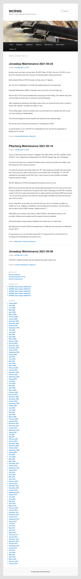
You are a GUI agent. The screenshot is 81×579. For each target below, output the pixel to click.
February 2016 (13, 561)
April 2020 (12, 461)
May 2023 (12, 386)
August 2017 (13, 521)
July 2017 (12, 523)
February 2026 (13, 317)
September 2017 (14, 519)
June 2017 (12, 526)
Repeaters (19, 44)
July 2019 (12, 472)
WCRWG (15, 11)
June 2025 (12, 332)
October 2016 (13, 543)
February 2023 (13, 392)
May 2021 (12, 437)
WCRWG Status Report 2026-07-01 (20, 289)
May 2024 (12, 361)
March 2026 (12, 314)
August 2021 (13, 432)
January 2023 (13, 394)
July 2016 (12, 550)
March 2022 (12, 417)
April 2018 (12, 503)
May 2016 (12, 555)
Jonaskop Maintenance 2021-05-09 (31, 251)
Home (11, 44)
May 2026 (12, 310)
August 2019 (13, 470)
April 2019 (12, 479)
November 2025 (14, 323)
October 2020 (13, 448)
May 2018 (12, 501)
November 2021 (14, 426)
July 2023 (12, 381)
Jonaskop (17, 136)
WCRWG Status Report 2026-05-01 (20, 293)
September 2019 (14, 468)
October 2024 (13, 350)
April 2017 (12, 530)
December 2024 (14, 346)
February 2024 (13, 368)
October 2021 (13, 428)
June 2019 (12, 474)
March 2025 (12, 339)
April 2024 (12, 363)
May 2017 (12, 528)
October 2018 (13, 490)
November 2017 (14, 515)
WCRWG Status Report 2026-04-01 (20, 296)
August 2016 (13, 548)
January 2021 (13, 441)
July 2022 (12, 408)
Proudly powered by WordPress (40, 572)
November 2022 (14, 399)
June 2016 (12, 552)
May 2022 (12, 412)
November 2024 (14, 348)
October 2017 (13, 517)
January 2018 (13, 510)
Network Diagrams (14, 275)
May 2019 (12, 477)
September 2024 (14, 352)
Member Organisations (16, 279)
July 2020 (12, 454)
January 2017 (13, 537)
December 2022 (14, 397)
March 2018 (12, 506)
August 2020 (13, 452)
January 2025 (13, 343)
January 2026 (13, 319)
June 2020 (12, 457)
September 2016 (14, 546)
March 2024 (12, 366)
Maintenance (49, 44)
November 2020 (14, 446)
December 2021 (14, 423)
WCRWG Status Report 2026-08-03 (20, 287)
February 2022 (13, 419)
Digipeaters (29, 44)
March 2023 (12, 390)
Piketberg (26, 241)
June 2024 (12, 359)
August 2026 (13, 303)
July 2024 (12, 357)
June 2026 (12, 308)
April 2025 (12, 337)
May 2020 (12, 459)
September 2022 (14, 403)
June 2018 (12, 499)
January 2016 (13, 563)
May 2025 (12, 334)
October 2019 (13, 466)
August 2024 (13, 354)
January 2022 (13, 421)
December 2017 (14, 512)
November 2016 (14, 541)
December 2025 (14, 321)
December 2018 (14, 486)
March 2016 (12, 559)
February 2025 (13, 341)
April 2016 (12, 557)
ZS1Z (27, 67)
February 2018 (13, 508)
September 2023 (14, 377)
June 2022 (12, 410)
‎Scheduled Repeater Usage (17, 277)
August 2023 (13, 379)
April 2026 (12, 312)
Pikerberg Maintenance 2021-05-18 (31, 146)
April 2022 (12, 414)
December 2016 (14, 539)
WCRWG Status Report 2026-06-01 (20, 291)
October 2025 (13, 326)
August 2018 (13, 495)
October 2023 (13, 374)
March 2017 (12, 532)
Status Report (60, 44)
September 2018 (14, 492)
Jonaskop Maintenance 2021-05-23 (31, 64)
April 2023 (12, 388)
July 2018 (12, 497)
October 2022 (13, 401)
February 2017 (13, 535)
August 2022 (13, 406)
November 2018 (14, 488)
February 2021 (13, 439)
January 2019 (13, 483)
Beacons (38, 44)
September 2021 (14, 430)
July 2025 (12, 330)
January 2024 (13, 370)
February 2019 (13, 481)
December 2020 (14, 443)
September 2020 (14, 450)
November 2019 (14, 463)
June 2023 (12, 383)
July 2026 (12, 306)
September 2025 (14, 328)
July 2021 (12, 434)
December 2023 (14, 372)
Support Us (12, 49)
